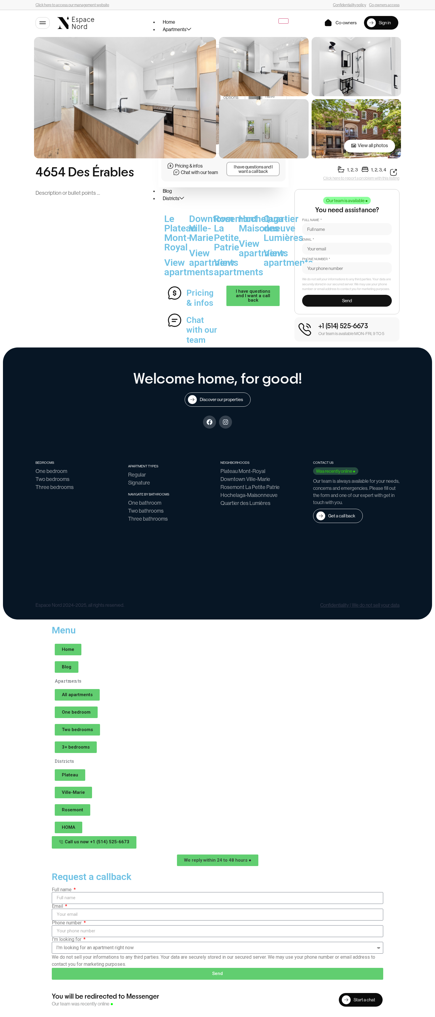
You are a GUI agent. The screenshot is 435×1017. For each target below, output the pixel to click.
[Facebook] (209, 422)
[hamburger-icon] (283, 21)
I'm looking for (67, 939)
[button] (347, 200)
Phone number (315, 259)
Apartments (174, 29)
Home (169, 22)
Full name (311, 220)
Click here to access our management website (72, 5)
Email (307, 240)
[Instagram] (225, 422)
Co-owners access (384, 5)
